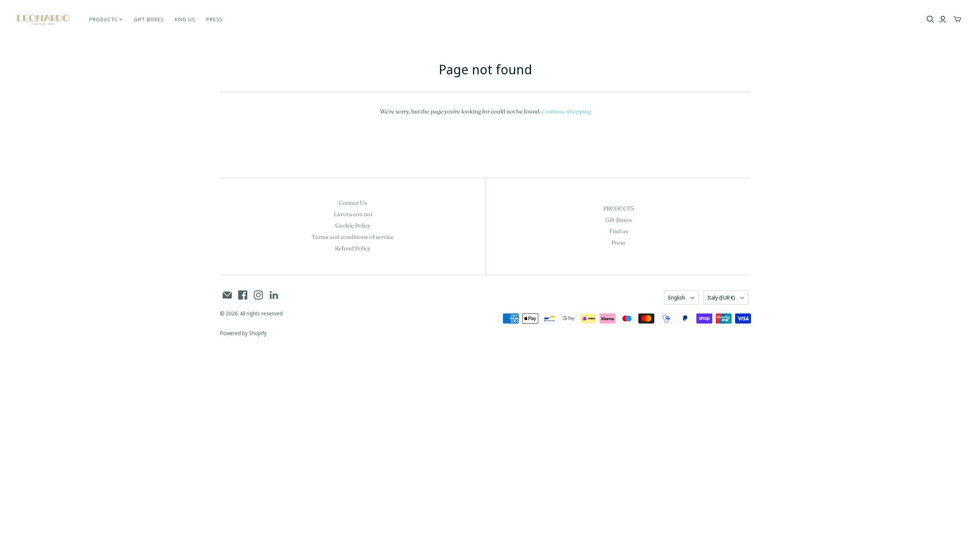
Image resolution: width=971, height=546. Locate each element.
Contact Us (353, 202)
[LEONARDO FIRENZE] (43, 19)
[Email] (227, 295)
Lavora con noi (353, 214)
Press (214, 19)
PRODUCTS (618, 208)
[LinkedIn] (273, 295)
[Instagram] (258, 295)
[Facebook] (242, 295)
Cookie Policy (353, 225)
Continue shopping (566, 111)
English (676, 297)
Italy (721, 297)
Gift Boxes (148, 19)
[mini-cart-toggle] (957, 19)
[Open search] (930, 19)
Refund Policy (353, 248)
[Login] (943, 19)
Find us (185, 19)
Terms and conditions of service (353, 236)
